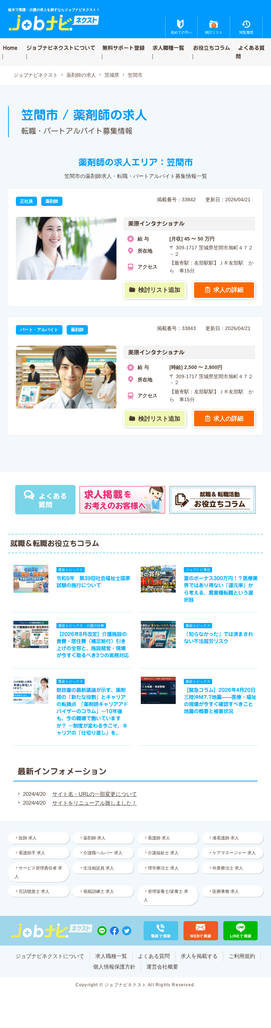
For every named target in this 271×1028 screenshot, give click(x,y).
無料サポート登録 (123, 47)
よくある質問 (250, 52)
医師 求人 (28, 838)
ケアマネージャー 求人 (234, 852)
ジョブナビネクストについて (60, 47)
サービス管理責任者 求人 (38, 872)
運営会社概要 (162, 967)
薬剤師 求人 (94, 838)
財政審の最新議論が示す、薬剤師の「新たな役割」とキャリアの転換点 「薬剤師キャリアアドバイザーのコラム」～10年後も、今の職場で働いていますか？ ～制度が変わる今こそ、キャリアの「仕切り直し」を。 (92, 711)
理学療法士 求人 (163, 868)
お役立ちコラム (211, 47)
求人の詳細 (228, 290)
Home (10, 47)
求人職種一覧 (168, 47)
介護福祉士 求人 (163, 852)
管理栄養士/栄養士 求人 (166, 895)
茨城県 (111, 75)
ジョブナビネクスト (35, 75)
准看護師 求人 (225, 838)
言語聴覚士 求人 (34, 891)
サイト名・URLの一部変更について (94, 794)
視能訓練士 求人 (98, 891)
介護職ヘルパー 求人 (102, 852)
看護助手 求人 (32, 852)
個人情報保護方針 (114, 967)
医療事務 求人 (225, 891)
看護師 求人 (159, 838)
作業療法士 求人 (227, 868)
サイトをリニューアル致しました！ (94, 803)
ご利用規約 (242, 956)
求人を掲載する (199, 956)
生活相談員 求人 (98, 868)
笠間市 (135, 75)
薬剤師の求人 (81, 75)
